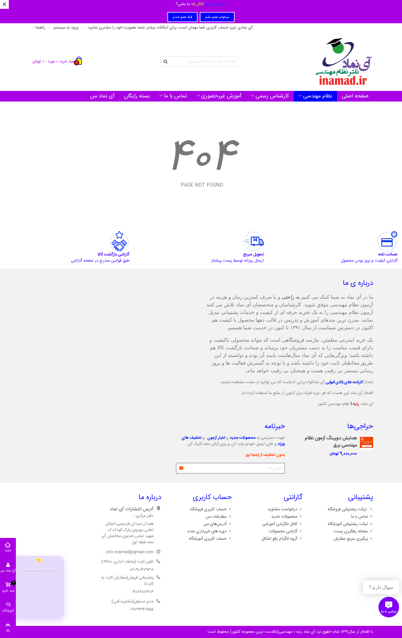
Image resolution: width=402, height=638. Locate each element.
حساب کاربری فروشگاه (208, 509)
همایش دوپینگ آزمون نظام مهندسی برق (331, 442)
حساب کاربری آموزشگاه (208, 538)
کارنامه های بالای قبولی (344, 382)
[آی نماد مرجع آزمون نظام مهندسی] (343, 61)
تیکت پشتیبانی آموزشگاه (348, 524)
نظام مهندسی (317, 96)
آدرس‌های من (215, 524)
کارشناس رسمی (272, 96)
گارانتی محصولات (283, 531)
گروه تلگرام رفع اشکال (279, 538)
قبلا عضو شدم (182, 17)
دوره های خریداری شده (207, 531)
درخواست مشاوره (282, 509)
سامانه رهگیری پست (351, 531)
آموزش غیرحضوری (221, 96)
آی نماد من (102, 96)
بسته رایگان (137, 96)
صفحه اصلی (355, 96)
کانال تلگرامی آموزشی (279, 524)
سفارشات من (216, 516)
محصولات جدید (284, 516)
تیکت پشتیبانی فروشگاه (348, 509)
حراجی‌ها (360, 426)
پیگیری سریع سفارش (351, 538)
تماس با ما (175, 96)
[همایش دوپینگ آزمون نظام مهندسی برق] (366, 442)
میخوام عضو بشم (217, 17)
